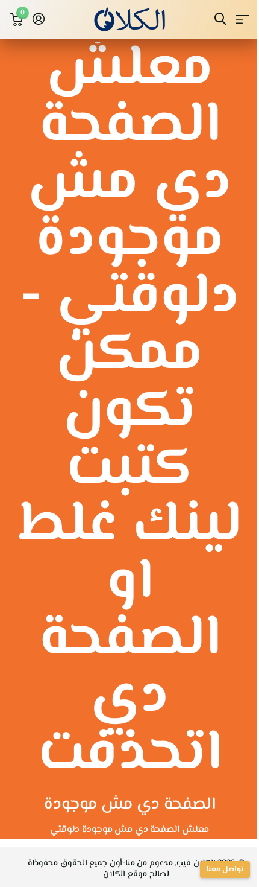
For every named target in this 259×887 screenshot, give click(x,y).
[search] (220, 19)
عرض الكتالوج (242, 19)
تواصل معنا (225, 869)
